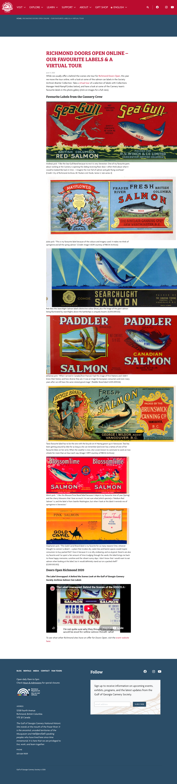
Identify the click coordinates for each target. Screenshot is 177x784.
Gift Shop (101, 7)
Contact (45, 671)
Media (36, 671)
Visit (20, 7)
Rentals (27, 671)
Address (20, 706)
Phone (19, 750)
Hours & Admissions (32, 682)
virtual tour (84, 83)
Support (67, 7)
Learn (51, 7)
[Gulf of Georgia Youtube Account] (172, 7)
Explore (35, 7)
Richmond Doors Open (109, 76)
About (84, 7)
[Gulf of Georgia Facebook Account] (157, 7)
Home (19, 18)
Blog (19, 671)
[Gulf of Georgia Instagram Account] (166, 7)
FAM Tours (56, 671)
